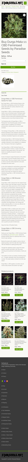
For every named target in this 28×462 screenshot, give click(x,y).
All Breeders (5, 407)
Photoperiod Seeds (7, 423)
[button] (24, 15)
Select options (5, 295)
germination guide (13, 234)
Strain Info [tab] (3, 92)
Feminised (8, 72)
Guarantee (5, 392)
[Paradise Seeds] (7, 81)
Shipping (5, 402)
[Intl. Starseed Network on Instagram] (5, 381)
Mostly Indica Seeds (7, 431)
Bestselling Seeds (7, 445)
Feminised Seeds (7, 413)
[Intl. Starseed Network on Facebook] (2, 381)
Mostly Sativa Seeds (7, 438)
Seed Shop (8, 6)
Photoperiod (16, 72)
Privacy (4, 376)
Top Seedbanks (6, 410)
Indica (12, 72)
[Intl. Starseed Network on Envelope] (7, 381)
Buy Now (13, 67)
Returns (4, 399)
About (4, 369)
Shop (4, 386)
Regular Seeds (6, 417)
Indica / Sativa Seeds (8, 435)
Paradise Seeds (15, 6)
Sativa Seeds (6, 441)
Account (4, 389)
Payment (5, 396)
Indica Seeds (6, 428)
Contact (4, 373)
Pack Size (3, 58)
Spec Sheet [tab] (4, 95)
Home (2, 6)
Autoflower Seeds (7, 420)
